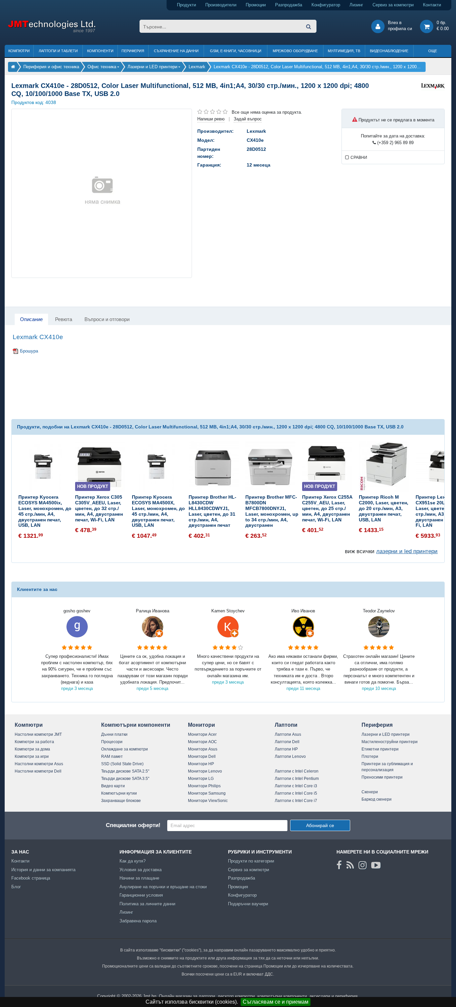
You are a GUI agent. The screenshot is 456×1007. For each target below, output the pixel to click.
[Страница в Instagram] (363, 865)
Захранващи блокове (121, 800)
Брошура (29, 351)
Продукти (186, 4)
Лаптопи (286, 725)
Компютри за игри (32, 756)
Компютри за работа (34, 741)
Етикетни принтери (380, 749)
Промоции (256, 4)
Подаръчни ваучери (248, 903)
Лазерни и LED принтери (386, 734)
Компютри (19, 51)
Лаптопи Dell (287, 741)
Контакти (432, 4)
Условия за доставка (141, 869)
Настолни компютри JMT (38, 734)
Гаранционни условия (141, 895)
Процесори (112, 741)
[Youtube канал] (376, 865)
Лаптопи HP (286, 749)
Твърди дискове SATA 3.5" (125, 778)
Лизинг (356, 4)
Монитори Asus (202, 749)
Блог (16, 886)
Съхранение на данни (176, 51)
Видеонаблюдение (389, 51)
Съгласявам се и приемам (275, 1002)
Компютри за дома (32, 749)
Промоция (238, 886)
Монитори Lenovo (205, 771)
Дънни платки (114, 734)
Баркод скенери (377, 799)
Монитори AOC (202, 741)
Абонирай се (320, 825)
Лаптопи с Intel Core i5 (296, 793)
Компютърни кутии (119, 793)
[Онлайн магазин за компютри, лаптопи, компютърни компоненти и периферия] (13, 66)
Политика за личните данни (147, 903)
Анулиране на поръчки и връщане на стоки (163, 886)
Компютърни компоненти (135, 725)
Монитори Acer (202, 734)
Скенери (370, 792)
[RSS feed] (350, 865)
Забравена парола (138, 920)
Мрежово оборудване (295, 51)
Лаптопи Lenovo (290, 756)
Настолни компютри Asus (39, 764)
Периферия (133, 51)
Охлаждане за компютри (124, 749)
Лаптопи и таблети (58, 51)
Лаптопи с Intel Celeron (296, 771)
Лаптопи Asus (288, 734)
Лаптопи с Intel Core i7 (296, 800)
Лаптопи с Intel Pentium (297, 778)
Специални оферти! (133, 825)
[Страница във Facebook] (339, 865)
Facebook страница (30, 878)
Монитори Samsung (207, 793)
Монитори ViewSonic (208, 800)
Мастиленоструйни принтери (390, 741)
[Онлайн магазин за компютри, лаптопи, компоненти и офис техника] (51, 31)
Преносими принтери (382, 777)
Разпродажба (288, 4)
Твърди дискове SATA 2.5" (125, 771)
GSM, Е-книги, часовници (235, 51)
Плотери (370, 756)
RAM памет (112, 756)
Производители (220, 4)
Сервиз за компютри (393, 4)
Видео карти (113, 786)
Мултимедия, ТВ (344, 51)
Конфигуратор (325, 4)
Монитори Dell (202, 756)
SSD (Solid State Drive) (122, 764)
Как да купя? (133, 861)
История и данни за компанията (43, 869)
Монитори (201, 725)
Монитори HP (201, 764)
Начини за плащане (139, 878)
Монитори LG (201, 778)
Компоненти (100, 51)
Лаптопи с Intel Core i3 (296, 786)
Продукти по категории (251, 861)
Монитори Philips (204, 786)
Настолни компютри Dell (38, 771)
